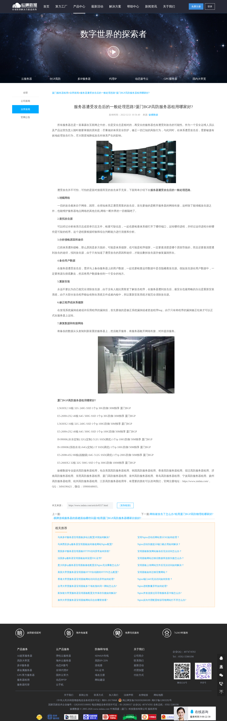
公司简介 (139, 655)
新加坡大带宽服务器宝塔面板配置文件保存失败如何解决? (87, 593)
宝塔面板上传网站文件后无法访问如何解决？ (160, 565)
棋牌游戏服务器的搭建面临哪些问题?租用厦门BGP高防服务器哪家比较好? (97, 518)
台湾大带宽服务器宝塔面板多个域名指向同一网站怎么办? (87, 586)
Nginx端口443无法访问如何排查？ (154, 579)
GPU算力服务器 (26, 675)
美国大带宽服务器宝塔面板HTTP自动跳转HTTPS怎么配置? (88, 572)
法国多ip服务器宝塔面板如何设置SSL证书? (80, 558)
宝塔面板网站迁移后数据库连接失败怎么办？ (160, 558)
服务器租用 (23, 680)
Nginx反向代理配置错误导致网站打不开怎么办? (161, 600)
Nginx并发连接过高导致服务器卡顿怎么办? (159, 593)
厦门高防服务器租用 (114, 475)
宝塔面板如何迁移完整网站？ (152, 572)
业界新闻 (25, 109)
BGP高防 (55, 78)
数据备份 (97, 273)
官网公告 (25, 117)
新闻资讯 (151, 6)
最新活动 (97, 6)
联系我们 (139, 660)
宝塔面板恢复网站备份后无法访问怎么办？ (159, 551)
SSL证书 (99, 670)
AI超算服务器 (24, 655)
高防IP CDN (101, 660)
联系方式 (98, 695)
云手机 (59, 684)
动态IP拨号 (62, 665)
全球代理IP (62, 670)
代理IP (113, 78)
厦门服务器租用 (60, 93)
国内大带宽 (199, 78)
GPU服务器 (170, 78)
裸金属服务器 (24, 670)
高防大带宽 (23, 660)
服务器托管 (23, 684)
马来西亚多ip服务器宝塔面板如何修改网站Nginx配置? (85, 544)
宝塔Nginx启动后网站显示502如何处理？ (158, 537)
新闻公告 (83, 695)
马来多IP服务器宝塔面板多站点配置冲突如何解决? (84, 537)
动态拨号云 (141, 78)
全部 (25, 92)
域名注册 (100, 675)
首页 (46, 6)
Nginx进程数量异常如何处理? (152, 586)
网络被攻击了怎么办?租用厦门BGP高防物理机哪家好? (181, 514)
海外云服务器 (63, 660)
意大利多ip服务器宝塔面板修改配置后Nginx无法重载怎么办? (89, 565)
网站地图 (158, 695)
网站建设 (100, 680)
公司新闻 (25, 101)
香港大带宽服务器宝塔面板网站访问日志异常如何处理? (86, 579)
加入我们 (113, 695)
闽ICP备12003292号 (162, 700)
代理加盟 (139, 670)
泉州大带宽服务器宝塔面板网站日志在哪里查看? (83, 600)
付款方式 (139, 675)
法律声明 (128, 695)
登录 (210, 6)
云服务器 (26, 78)
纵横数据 (153, 115)
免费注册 (196, 6)
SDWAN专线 (102, 655)
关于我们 (68, 695)
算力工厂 (61, 6)
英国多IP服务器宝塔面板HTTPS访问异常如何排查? (84, 551)
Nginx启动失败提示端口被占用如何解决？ (158, 544)
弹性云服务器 (63, 655)
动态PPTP (61, 680)
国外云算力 (62, 675)
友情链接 (143, 695)
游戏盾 (98, 665)
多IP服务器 (84, 78)
